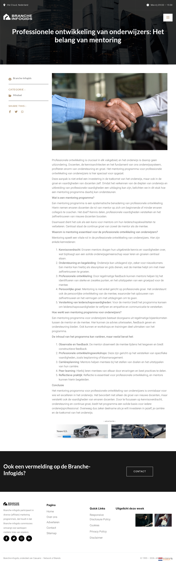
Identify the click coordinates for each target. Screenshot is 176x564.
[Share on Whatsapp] (22, 111)
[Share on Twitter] (16, 111)
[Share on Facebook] (10, 111)
